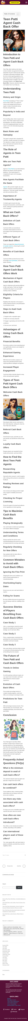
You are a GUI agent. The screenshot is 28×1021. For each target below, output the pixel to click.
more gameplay (13, 260)
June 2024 (5, 958)
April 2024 (5, 961)
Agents (5, 186)
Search (4, 884)
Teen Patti (6, 100)
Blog (4, 974)
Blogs (9, 998)
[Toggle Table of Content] (17, 14)
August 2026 (5, 945)
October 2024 (6, 952)
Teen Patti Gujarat (12, 1002)
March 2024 (5, 963)
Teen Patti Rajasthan (13, 1001)
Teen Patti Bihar (11, 1004)
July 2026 (5, 946)
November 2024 (6, 951)
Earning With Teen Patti (14, 1005)
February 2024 (6, 964)
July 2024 (5, 957)
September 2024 (6, 954)
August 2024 (5, 955)
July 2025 (5, 948)
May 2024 (5, 960)
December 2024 (6, 949)
